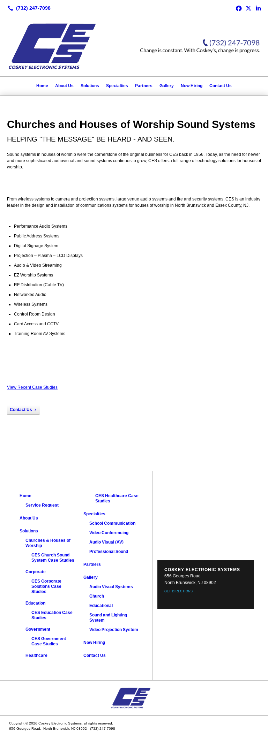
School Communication (112, 523)
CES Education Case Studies (52, 615)
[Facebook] (239, 8)
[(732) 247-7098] (28, 8)
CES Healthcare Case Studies (117, 498)
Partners (143, 85)
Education (35, 603)
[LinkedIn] (258, 8)
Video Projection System (113, 629)
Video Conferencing (108, 532)
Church (96, 596)
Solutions (90, 85)
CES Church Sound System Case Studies (52, 558)
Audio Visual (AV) (106, 542)
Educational (101, 605)
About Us (64, 85)
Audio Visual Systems (111, 586)
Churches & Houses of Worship (47, 543)
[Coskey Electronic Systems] (134, 698)
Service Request (42, 505)
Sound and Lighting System (108, 618)
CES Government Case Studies (48, 641)
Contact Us (220, 85)
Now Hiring (191, 85)
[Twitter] (248, 8)
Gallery (166, 85)
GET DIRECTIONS (178, 591)
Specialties (117, 85)
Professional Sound (108, 551)
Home (42, 85)
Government (37, 629)
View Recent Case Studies (32, 387)
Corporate (35, 571)
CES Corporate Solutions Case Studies (46, 586)
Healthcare (36, 655)
